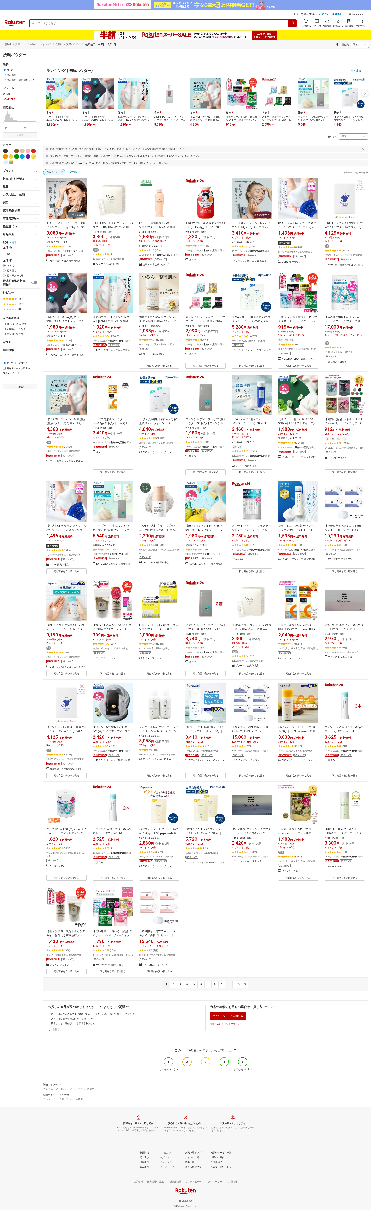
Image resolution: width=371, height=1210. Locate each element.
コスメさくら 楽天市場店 (341, 657)
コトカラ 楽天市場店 (153, 354)
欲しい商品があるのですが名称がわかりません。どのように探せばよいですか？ (92, 1014)
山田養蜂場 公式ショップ (156, 264)
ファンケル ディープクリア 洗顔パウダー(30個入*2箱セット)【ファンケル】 (205, 629)
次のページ (240, 984)
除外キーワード (11, 373)
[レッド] (33, 151)
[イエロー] (11, 156)
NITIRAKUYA (57, 866)
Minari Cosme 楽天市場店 (109, 965)
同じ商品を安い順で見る (159, 365)
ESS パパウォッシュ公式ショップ (253, 350)
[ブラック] (5, 151)
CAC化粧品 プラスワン (340, 559)
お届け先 (7, 247)
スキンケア (46, 44)
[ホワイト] (11, 151)
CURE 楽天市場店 (291, 262)
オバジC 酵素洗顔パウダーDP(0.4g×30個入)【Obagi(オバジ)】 (111, 423)
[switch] (34, 282)
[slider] (3, 121)
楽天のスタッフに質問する (228, 1016)
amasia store (335, 866)
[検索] (293, 23)
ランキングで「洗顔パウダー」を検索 (63, 1099)
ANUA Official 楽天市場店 (156, 562)
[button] (357, 14)
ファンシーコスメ (337, 457)
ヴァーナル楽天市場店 (107, 264)
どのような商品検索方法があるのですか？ (73, 1018)
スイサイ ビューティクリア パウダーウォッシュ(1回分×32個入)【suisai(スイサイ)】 (205, 321)
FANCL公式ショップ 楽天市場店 (66, 355)
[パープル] (28, 156)
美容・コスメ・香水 (25, 44)
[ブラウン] (16, 151)
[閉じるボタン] (363, 149)
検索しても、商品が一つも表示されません (73, 1023)
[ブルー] (22, 156)
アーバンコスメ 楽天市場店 (157, 759)
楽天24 (192, 260)
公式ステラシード (152, 658)
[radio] (4, 70)
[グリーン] (16, 156)
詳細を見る (162, 162)
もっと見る (54, 1029)
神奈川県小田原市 (337, 362)
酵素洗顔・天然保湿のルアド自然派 (346, 265)
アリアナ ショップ (105, 658)
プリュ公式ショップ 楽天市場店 (66, 461)
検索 (21, 135)
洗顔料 (58, 44)
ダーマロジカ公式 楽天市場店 (65, 261)
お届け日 (7, 260)
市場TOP (6, 44)
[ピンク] (28, 151)
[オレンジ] (5, 156)
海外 (14, 242)
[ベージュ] (22, 151)
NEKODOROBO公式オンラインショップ (300, 359)
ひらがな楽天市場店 (245, 466)
